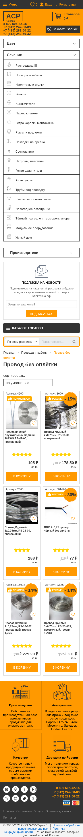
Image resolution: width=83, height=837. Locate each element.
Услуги (38, 811)
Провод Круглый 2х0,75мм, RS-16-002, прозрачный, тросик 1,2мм (18, 628)
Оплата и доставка (58, 811)
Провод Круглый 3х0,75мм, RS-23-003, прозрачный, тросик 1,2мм (58, 628)
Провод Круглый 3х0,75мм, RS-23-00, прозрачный (18, 531)
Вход (48, 4)
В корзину (22, 476)
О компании (24, 811)
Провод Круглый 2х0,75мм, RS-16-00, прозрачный (57, 435)
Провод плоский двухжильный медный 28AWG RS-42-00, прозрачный (20, 436)
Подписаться (41, 314)
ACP (13, 16)
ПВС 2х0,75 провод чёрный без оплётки (57, 529)
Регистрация (68, 4)
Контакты (9, 817)
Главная (9, 352)
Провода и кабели (34, 352)
